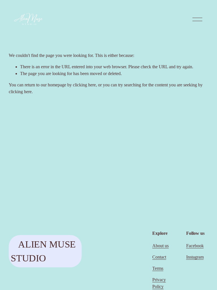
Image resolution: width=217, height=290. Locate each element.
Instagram (195, 257)
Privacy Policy (159, 283)
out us (163, 245)
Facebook (195, 245)
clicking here (84, 84)
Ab (155, 245)
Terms (157, 268)
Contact (159, 257)
